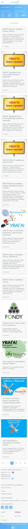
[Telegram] (12, 478)
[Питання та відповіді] (16, 15)
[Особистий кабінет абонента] (3, 15)
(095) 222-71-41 (5, 11)
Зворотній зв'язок (6, 494)
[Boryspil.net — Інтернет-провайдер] (15, 2)
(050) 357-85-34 (19, 11)
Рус (23, 15)
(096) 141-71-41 (5, 478)
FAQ (2, 516)
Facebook (2, 507)
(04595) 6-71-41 (5, 474)
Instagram (10, 507)
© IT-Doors (14, 527)
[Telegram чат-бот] (9, 15)
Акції (3, 512)
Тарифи (4, 520)
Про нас (18, 516)
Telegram (6, 507)
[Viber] (13, 472)
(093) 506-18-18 (5, 476)
